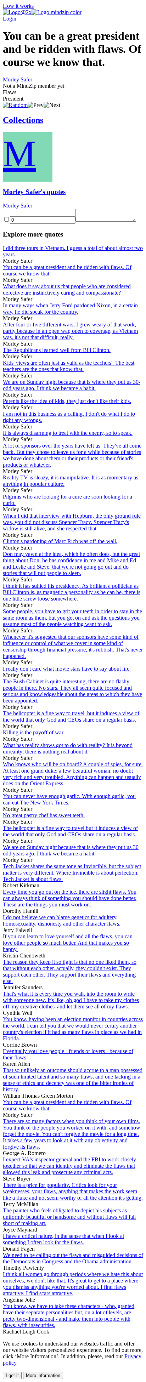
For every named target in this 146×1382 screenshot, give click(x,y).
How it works (18, 6)
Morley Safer (17, 79)
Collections (23, 120)
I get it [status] (12, 1375)
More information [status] (43, 1375)
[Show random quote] (15, 105)
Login (9, 19)
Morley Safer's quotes (34, 191)
